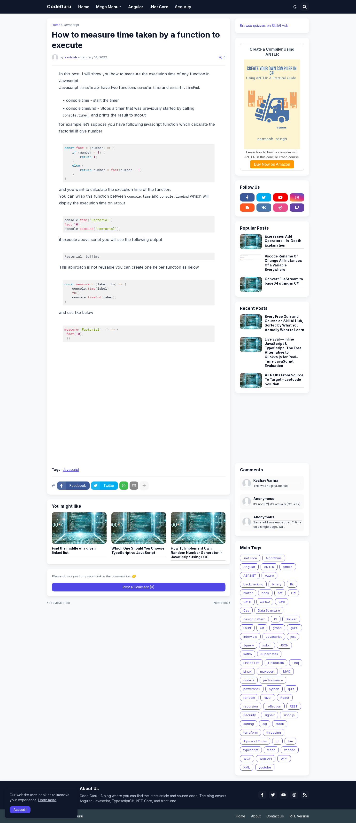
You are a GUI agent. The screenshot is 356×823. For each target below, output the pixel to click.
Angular (249, 567)
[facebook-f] (247, 197)
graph (277, 628)
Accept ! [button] (20, 809)
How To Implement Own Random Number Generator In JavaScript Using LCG (197, 552)
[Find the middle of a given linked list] (79, 528)
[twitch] (297, 207)
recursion (250, 706)
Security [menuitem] (183, 6)
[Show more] (144, 485)
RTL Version (299, 816)
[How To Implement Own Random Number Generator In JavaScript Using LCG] (198, 528)
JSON (284, 645)
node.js (248, 680)
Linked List (251, 663)
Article (288, 567)
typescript (250, 750)
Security (249, 715)
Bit (292, 584)
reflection (274, 706)
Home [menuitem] (83, 6)
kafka (247, 654)
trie (290, 741)
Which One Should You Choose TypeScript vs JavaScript (137, 550)
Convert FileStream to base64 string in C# (284, 281)
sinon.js (289, 715)
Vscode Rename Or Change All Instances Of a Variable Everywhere (283, 263)
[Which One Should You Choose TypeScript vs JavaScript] (138, 528)
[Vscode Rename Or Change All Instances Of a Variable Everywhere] (251, 261)
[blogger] (247, 207)
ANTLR (269, 567)
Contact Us (275, 816)
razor (268, 697)
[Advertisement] (138, 428)
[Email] (134, 485)
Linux (247, 671)
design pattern (254, 619)
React (284, 697)
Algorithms (274, 558)
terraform (250, 732)
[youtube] (280, 197)
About (256, 816)
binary (276, 584)
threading (273, 732)
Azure (269, 575)
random (249, 697)
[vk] (263, 207)
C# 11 (247, 602)
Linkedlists (276, 663)
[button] (295, 6)
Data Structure (269, 610)
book (265, 593)
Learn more (47, 800)
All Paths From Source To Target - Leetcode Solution (284, 379)
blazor (248, 593)
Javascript (71, 24)
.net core (250, 558)
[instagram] (297, 197)
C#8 (282, 602)
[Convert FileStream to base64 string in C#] (251, 284)
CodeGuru (59, 6)
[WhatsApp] (123, 485)
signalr (269, 715)
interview (250, 636)
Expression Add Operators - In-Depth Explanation (283, 240)
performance (273, 680)
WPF (284, 759)
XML (246, 767)
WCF (247, 759)
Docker (291, 619)
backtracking (253, 584)
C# (293, 593)
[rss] (305, 795)
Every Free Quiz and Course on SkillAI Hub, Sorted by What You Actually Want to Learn (284, 323)
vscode (289, 750)
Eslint (247, 628)
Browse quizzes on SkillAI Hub (264, 25)
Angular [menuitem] (135, 6)
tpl (277, 741)
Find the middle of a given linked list (74, 550)
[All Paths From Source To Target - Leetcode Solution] (251, 380)
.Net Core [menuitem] (159, 6)
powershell (251, 689)
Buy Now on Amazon (272, 164)
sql (265, 724)
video (271, 750)
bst (280, 593)
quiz (291, 689)
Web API (265, 759)
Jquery (248, 645)
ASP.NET (249, 575)
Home (56, 24)
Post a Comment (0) (139, 587)
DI (275, 619)
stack (280, 724)
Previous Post (59, 602)
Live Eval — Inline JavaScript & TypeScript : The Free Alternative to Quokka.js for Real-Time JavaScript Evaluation (283, 352)
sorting (248, 724)
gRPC (294, 628)
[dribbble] (280, 207)
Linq (296, 663)
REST (294, 706)
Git (262, 628)
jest (293, 636)
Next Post (221, 602)
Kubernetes (269, 654)
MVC (286, 671)
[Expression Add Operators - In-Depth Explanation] (251, 241)
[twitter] (263, 197)
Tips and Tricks (255, 741)
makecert (267, 671)
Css (246, 610)
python (274, 689)
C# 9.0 (265, 602)
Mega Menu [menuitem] (107, 6)
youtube (265, 767)
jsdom (267, 645)
